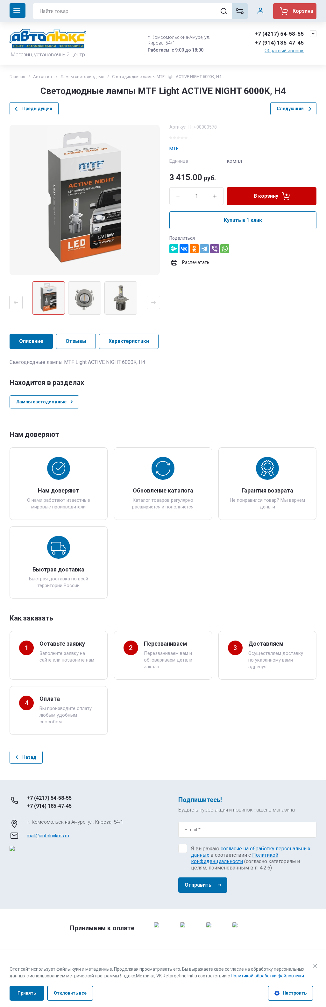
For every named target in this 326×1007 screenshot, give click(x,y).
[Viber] (214, 248)
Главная (17, 76)
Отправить (198, 885)
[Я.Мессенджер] (173, 248)
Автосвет (43, 76)
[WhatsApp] (224, 248)
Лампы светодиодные (82, 76)
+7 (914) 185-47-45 (279, 42)
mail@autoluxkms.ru (48, 836)
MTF (174, 149)
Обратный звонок (284, 50)
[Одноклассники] (194, 248)
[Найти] (224, 11)
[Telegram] (204, 248)
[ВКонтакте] (184, 248)
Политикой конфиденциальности (234, 858)
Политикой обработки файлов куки (267, 975)
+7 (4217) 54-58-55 (279, 34)
